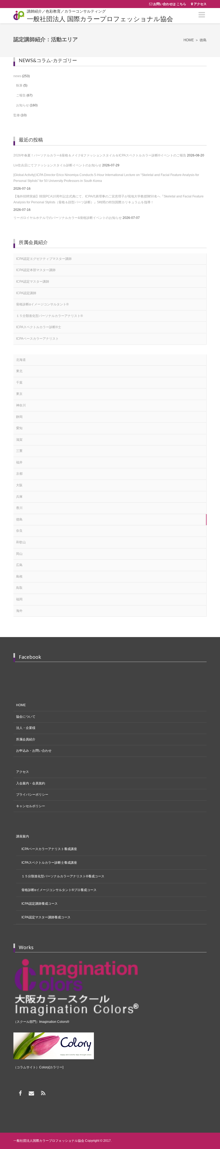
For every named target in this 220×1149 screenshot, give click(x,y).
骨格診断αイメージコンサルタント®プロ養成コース (59, 890)
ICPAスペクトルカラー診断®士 (38, 327)
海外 (19, 611)
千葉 (19, 382)
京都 (19, 474)
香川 (19, 508)
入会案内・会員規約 (30, 783)
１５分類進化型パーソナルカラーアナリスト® (49, 316)
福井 (19, 462)
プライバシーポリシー (32, 794)
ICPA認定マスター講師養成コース (46, 917)
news (17, 76)
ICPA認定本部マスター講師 (36, 270)
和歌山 (21, 542)
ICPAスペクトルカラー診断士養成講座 (49, 862)
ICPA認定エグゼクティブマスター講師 (44, 259)
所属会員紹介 (25, 739)
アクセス (200, 4)
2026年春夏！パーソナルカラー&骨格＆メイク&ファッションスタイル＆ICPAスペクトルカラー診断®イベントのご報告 (99, 155)
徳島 (19, 519)
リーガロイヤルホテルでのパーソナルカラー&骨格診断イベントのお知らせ (67, 218)
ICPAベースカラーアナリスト (37, 338)
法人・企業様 (25, 728)
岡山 (19, 554)
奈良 (19, 531)
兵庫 (19, 497)
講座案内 (22, 836)
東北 (19, 371)
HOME (21, 705)
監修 (16, 115)
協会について (25, 716)
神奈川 (21, 405)
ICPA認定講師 (26, 293)
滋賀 (19, 439)
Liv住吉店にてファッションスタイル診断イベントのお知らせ (57, 165)
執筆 (19, 85)
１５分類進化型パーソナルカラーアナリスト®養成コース (62, 876)
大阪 (19, 485)
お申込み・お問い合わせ (34, 751)
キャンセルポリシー (30, 806)
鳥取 (19, 588)
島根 (19, 576)
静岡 (19, 417)
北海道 (21, 360)
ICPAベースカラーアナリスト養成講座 (49, 849)
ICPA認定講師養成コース (39, 903)
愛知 (19, 428)
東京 (19, 394)
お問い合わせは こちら (169, 4)
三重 (19, 451)
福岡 (19, 599)
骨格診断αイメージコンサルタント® (42, 304)
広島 (19, 565)
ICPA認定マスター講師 (32, 281)
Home (189, 40)
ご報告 (21, 95)
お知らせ (22, 105)
